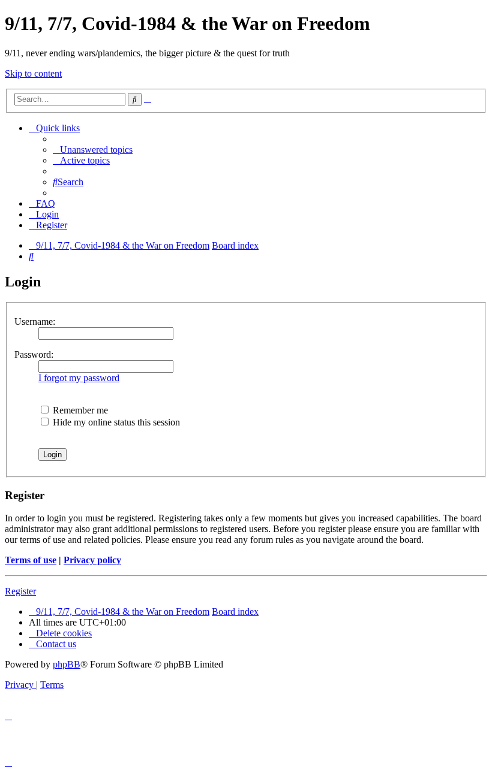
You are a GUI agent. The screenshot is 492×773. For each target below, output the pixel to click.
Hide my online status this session (115, 422)
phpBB (66, 664)
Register (20, 591)
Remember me (79, 410)
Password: (33, 354)
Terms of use (30, 560)
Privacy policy (92, 560)
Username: (34, 321)
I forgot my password (78, 378)
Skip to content (33, 73)
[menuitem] (93, 149)
